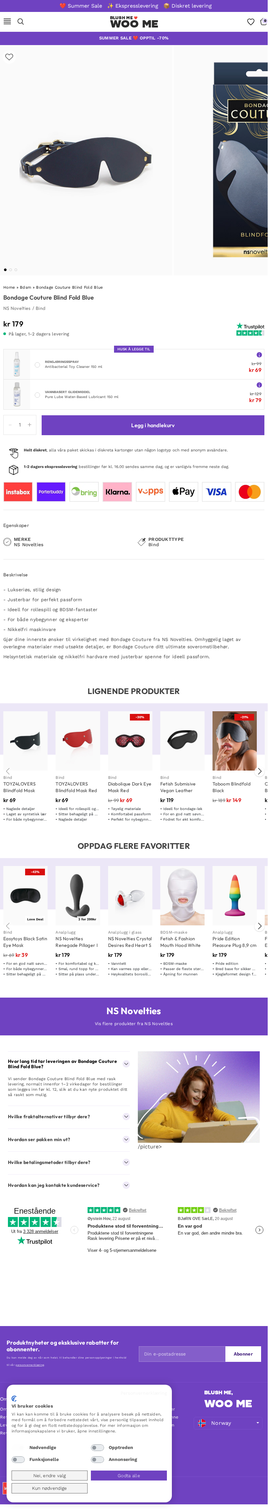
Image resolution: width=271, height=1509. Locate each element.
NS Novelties (17, 308)
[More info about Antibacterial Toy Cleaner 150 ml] (259, 354)
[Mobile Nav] (7, 22)
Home (9, 287)
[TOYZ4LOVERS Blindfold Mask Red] (78, 741)
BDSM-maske (173, 932)
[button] (5, 269)
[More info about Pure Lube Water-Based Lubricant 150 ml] (259, 384)
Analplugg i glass (125, 932)
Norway (221, 1423)
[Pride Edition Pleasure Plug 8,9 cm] (235, 895)
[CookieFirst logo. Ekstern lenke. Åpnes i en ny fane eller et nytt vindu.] (14, 1399)
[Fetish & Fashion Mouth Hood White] (182, 895)
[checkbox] (18, 1447)
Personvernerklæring (144, 1393)
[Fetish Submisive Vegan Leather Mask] (182, 741)
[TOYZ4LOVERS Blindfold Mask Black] (25, 741)
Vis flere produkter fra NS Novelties (134, 1023)
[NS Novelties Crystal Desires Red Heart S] (130, 895)
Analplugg (65, 932)
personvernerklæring (30, 1365)
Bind (40, 308)
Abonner (243, 1354)
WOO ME (134, 24)
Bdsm (25, 287)
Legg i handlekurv (152, 425)
